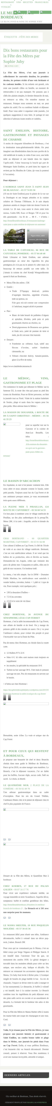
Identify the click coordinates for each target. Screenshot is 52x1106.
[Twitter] (22, 12)
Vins (18, 2)
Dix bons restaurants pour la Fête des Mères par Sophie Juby (25, 56)
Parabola (30, 1102)
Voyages (5, 7)
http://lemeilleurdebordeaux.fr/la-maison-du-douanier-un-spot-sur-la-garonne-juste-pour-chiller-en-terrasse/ (26, 448)
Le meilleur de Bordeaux (17, 15)
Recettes (28, 2)
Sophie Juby (13, 66)
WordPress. (42, 1102)
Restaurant (7, 2)
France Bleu (42, 2)
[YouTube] (15, 12)
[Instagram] (45, 12)
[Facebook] (33, 12)
